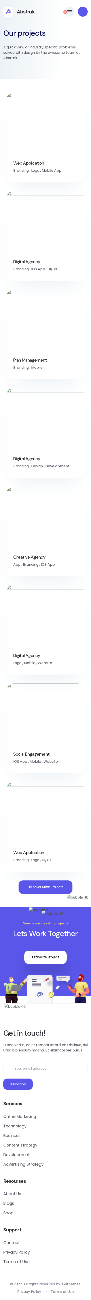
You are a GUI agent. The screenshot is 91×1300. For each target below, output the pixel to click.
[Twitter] (32, 1015)
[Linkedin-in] (50, 1015)
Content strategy (20, 1145)
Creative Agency (29, 557)
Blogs (8, 1203)
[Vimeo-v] (67, 1015)
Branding (21, 170)
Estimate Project (45, 957)
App (17, 564)
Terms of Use (16, 1261)
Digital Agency (26, 261)
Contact (11, 1242)
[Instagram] (59, 1015)
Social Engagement (31, 754)
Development (57, 466)
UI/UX (52, 269)
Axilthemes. (71, 1284)
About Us (12, 1193)
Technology (15, 1126)
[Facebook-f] (23, 1015)
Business (12, 1135)
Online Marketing (19, 1116)
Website (45, 662)
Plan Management (30, 360)
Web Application (28, 163)
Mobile (37, 367)
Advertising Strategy (23, 1164)
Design (37, 466)
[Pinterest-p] (41, 1015)
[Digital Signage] (19, 12)
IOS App (38, 269)
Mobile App (51, 170)
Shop (8, 1213)
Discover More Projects (46, 887)
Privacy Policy (16, 1252)
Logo (35, 170)
